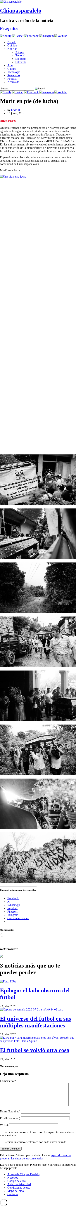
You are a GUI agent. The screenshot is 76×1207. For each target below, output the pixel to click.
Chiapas (19, 52)
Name (10, 1111)
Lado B (15, 110)
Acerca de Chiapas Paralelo (23, 1174)
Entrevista (20, 62)
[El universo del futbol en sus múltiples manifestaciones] (31, 1009)
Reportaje (20, 58)
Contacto (12, 1194)
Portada (11, 42)
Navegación (9, 29)
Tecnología (13, 72)
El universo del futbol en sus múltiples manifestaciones (35, 1022)
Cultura (11, 68)
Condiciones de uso (18, 1187)
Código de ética (16, 1180)
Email (10, 1118)
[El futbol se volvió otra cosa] (38, 1041)
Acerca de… (14, 82)
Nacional (20, 55)
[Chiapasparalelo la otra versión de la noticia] (38, 1)
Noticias (12, 48)
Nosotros (12, 1177)
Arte (10, 65)
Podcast (11, 78)
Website (4, 1125)
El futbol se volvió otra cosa (34, 1050)
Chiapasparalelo (20, 10)
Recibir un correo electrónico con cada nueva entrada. (35, 1142)
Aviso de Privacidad (19, 1184)
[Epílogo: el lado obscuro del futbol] (8, 981)
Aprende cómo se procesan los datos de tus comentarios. (35, 1157)
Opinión (12, 45)
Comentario (8, 1081)
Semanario (13, 75)
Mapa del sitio (15, 1190)
